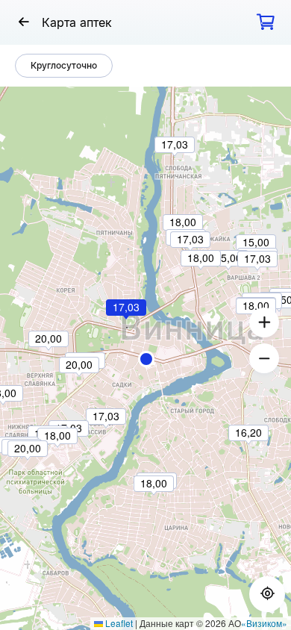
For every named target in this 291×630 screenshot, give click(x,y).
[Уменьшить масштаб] (264, 358)
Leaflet (118, 623)
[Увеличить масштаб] (264, 322)
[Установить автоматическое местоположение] (267, 594)
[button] (146, 359)
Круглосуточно (64, 65)
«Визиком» (264, 623)
